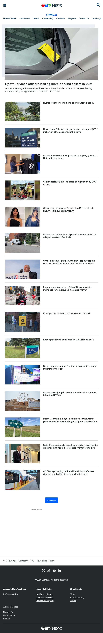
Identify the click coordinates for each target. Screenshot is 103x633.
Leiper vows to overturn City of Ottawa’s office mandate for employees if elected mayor (67, 288)
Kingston (72, 19)
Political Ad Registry (45, 600)
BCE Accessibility (10, 594)
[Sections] (5, 5)
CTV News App (10, 561)
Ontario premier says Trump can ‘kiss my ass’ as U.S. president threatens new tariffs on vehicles (69, 262)
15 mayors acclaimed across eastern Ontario (67, 313)
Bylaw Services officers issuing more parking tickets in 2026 (49, 84)
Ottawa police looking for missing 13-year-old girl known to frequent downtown (68, 209)
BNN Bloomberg (77, 597)
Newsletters (41, 561)
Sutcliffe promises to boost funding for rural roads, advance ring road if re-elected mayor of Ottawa (70, 446)
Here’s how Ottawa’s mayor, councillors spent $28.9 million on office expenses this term (70, 130)
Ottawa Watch (9, 19)
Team (51, 561)
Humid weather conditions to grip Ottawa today (68, 103)
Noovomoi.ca (9, 615)
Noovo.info (8, 612)
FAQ (32, 561)
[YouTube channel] (54, 570)
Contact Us (24, 561)
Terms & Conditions (44, 597)
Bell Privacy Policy (44, 594)
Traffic (36, 19)
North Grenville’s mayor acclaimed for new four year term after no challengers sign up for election (70, 420)
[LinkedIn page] (59, 570)
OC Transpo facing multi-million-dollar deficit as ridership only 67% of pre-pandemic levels (68, 472)
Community (47, 19)
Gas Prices (25, 19)
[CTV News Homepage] (51, 5)
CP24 (72, 594)
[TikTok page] (48, 570)
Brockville (84, 19)
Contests (60, 19)
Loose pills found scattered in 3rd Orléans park (68, 339)
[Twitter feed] (43, 570)
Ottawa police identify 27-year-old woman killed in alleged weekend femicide (69, 236)
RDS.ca (6, 618)
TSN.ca (73, 600)
